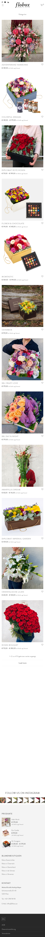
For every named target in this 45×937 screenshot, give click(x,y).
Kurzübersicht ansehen (21, 68)
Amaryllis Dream (11, 489)
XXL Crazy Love (10, 383)
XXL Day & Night (10, 436)
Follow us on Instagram (22, 793)
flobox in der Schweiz (8, 870)
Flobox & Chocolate (13, 223)
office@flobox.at (12, 903)
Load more (22, 663)
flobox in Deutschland (8, 867)
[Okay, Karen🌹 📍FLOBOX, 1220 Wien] (36, 800)
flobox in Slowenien (8, 874)
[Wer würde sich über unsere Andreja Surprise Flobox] (25, 800)
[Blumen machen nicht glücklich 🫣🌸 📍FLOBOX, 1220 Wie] (8, 800)
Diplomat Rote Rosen (13, 170)
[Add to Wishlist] (42, 65)
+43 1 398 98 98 (10, 899)
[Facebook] (2, 2)
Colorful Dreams (11, 117)
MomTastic (7, 276)
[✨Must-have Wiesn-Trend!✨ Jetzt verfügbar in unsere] (31, 800)
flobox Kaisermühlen (8, 860)
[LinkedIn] (8, 2)
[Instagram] (5, 2)
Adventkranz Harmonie (15, 64)
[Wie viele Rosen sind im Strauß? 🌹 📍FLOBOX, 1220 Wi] (3, 800)
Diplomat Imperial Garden (16, 538)
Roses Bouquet (10, 645)
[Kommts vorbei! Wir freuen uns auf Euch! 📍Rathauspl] (19, 800)
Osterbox (7, 330)
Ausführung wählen (7, 68)
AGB (3, 925)
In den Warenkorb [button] (6, 440)
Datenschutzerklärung (9, 929)
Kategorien (22, 14)
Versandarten (6, 933)
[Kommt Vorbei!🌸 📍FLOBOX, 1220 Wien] (42, 800)
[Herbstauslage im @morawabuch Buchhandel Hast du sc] (14, 800)
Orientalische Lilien (13, 592)
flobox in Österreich (8, 863)
